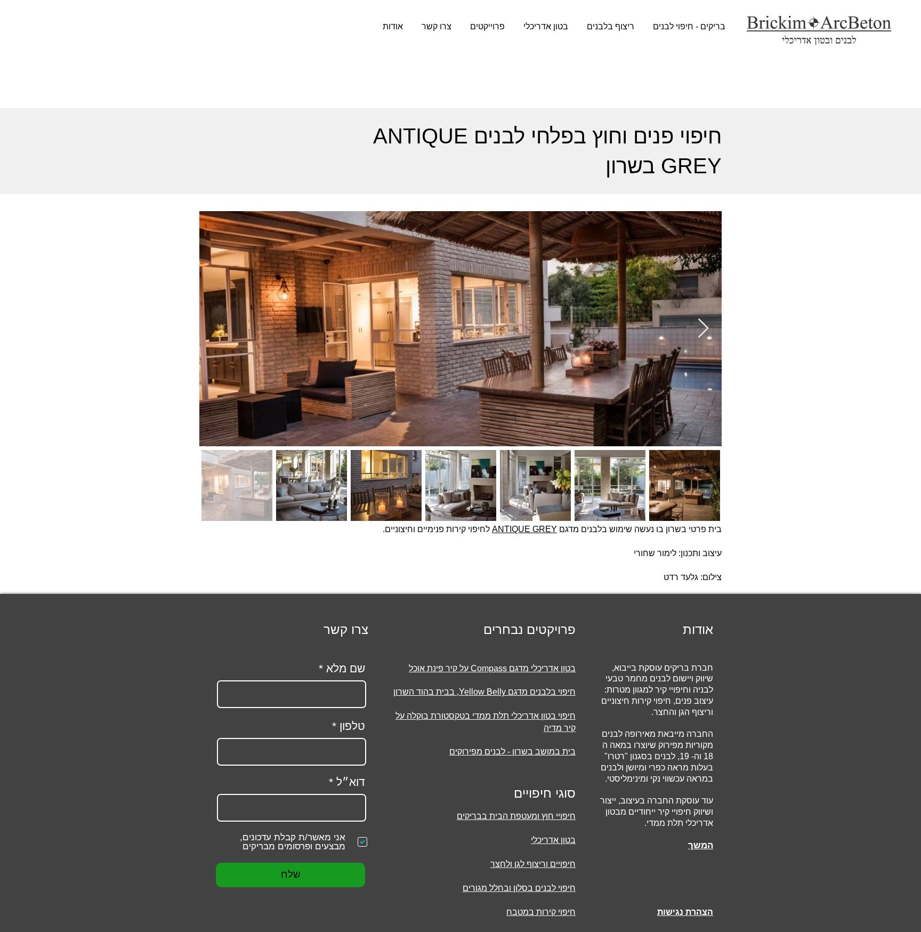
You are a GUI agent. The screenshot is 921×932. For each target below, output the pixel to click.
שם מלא (345, 668)
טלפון (352, 726)
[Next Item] (703, 328)
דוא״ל (350, 782)
